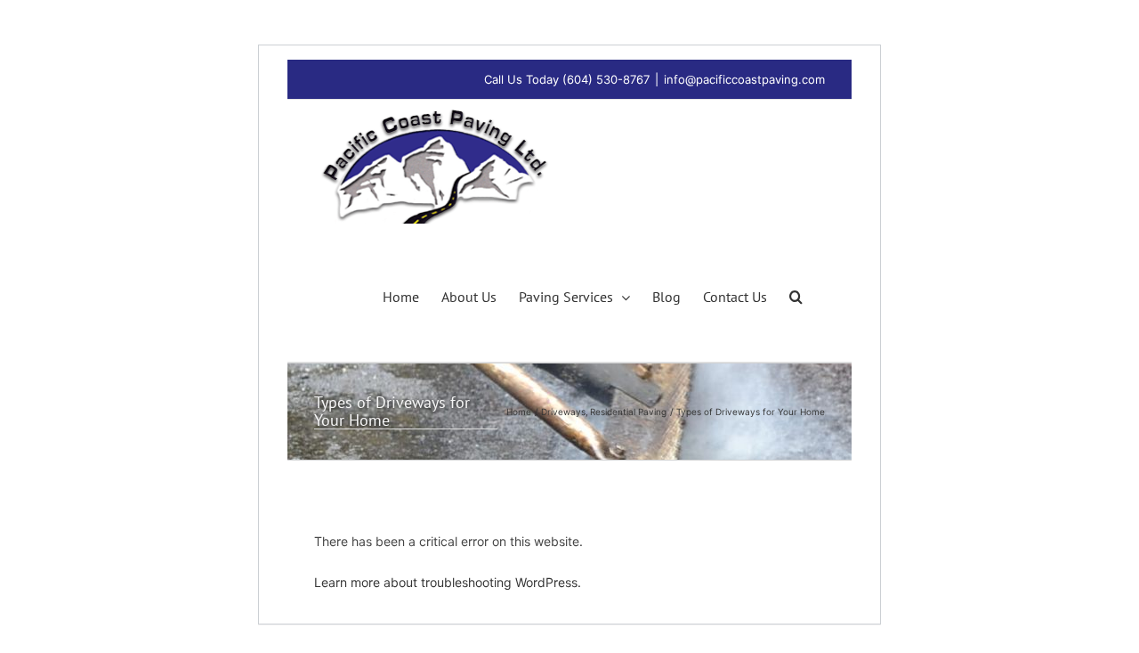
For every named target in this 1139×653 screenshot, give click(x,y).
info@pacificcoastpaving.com (744, 79)
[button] (796, 295)
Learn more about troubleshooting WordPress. (447, 582)
